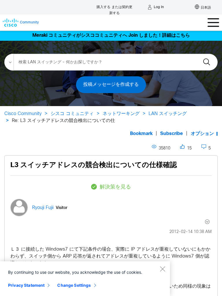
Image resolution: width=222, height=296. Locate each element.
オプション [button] (202, 134)
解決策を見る (115, 187)
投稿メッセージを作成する (111, 84)
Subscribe (171, 134)
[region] (85, 278)
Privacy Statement (26, 285)
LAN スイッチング (168, 114)
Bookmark (141, 134)
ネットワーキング (121, 114)
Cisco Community (23, 114)
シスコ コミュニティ (72, 114)
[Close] (162, 269)
